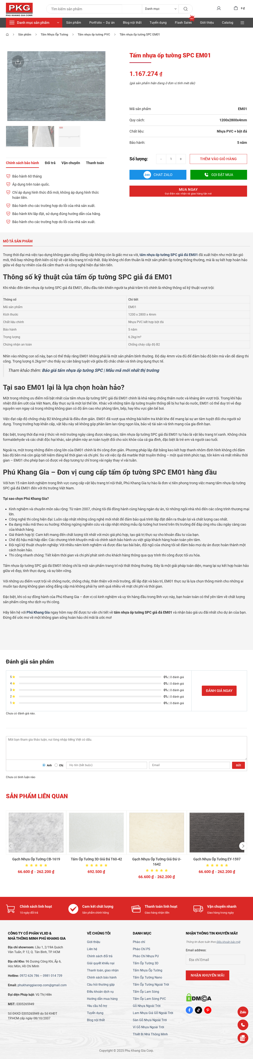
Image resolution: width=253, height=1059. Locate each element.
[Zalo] (243, 1012)
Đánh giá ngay (219, 691)
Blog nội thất (132, 22)
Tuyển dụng (158, 22)
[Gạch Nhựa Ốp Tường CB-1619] (36, 832)
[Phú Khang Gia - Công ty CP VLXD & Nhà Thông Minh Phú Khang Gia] (19, 10)
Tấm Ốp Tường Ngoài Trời (151, 984)
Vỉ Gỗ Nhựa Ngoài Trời (148, 1027)
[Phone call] (243, 1025)
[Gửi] (186, 9)
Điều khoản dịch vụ (100, 992)
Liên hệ (92, 949)
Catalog (227, 22)
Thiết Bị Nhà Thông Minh (150, 1034)
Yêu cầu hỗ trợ (97, 1006)
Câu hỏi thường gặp (101, 984)
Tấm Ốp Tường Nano (147, 977)
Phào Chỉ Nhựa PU (146, 956)
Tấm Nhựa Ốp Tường (147, 970)
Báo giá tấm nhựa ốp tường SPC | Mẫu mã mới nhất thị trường (100, 370)
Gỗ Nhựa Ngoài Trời (146, 1006)
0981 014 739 (52, 976)
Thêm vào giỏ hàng (218, 159)
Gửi (238, 765)
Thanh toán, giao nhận (103, 970)
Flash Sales (183, 22)
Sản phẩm (73, 22)
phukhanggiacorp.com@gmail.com (42, 985)
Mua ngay (188, 191)
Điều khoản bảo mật (228, 941)
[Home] (7, 34)
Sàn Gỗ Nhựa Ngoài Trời (150, 1020)
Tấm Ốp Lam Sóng (146, 992)
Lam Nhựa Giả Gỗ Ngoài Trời (153, 1013)
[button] (10, 846)
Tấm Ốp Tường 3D (146, 963)
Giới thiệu (207, 22)
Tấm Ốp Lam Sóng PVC (149, 999)
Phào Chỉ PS (141, 949)
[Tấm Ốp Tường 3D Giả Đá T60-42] (96, 832)
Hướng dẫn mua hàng (102, 999)
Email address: (196, 950)
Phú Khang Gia (38, 612)
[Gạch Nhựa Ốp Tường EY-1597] (217, 832)
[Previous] (12, 86)
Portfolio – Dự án (102, 22)
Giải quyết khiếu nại (100, 963)
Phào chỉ (139, 942)
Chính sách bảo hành (102, 977)
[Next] (99, 86)
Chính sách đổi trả (99, 956)
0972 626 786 (29, 976)
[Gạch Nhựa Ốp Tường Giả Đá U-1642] (156, 832)
